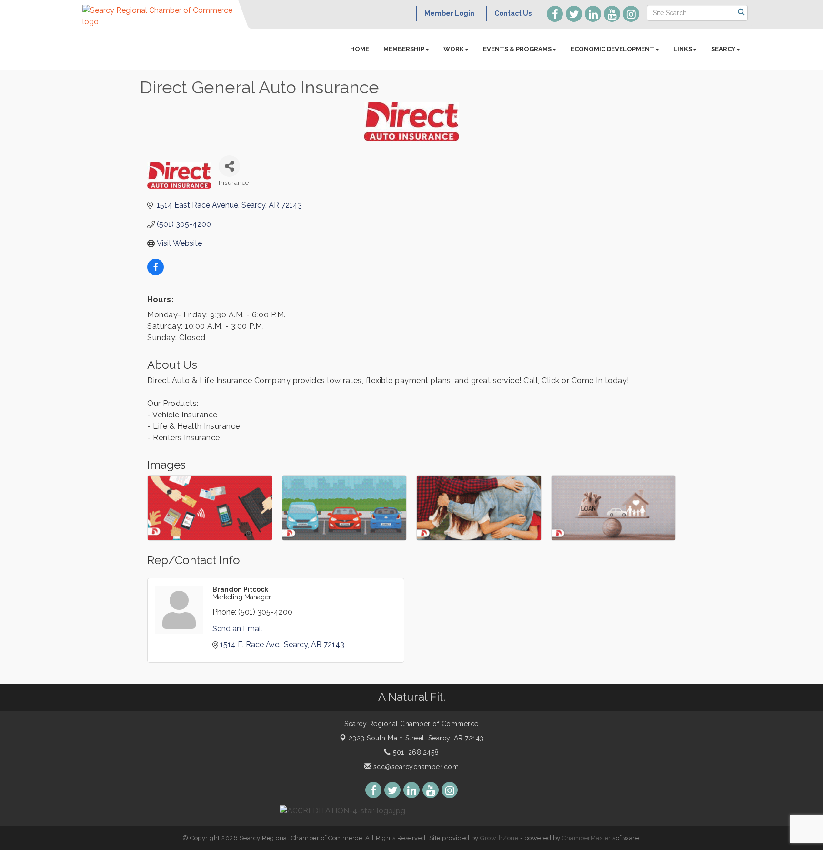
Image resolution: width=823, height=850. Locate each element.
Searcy (723, 48)
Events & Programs (517, 48)
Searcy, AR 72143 (416, 738)
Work (453, 48)
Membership (403, 48)
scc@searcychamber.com (415, 766)
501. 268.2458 (415, 752)
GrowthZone (499, 837)
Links (682, 48)
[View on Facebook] (155, 272)
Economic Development (612, 48)
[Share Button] (229, 166)
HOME (359, 48)
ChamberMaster (586, 837)
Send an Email (237, 628)
